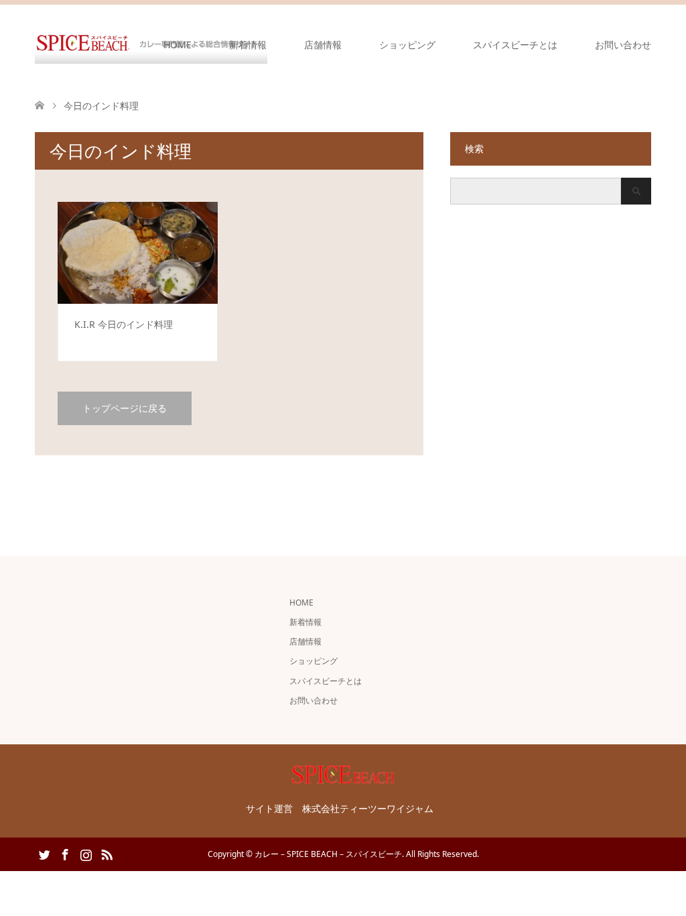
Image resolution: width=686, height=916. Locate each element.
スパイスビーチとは (515, 44)
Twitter (44, 854)
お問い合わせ (623, 44)
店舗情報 (323, 44)
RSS (106, 854)
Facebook (65, 854)
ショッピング (407, 44)
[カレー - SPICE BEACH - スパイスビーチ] (343, 778)
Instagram (86, 854)
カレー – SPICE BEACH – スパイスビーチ (328, 854)
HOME (177, 44)
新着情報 (248, 44)
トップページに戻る (124, 408)
